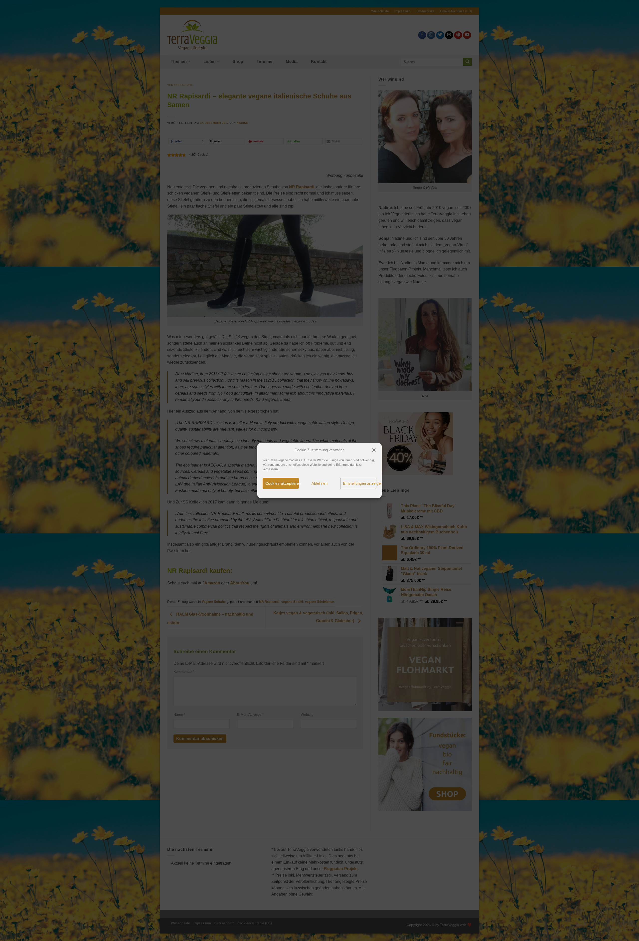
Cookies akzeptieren (282, 483)
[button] (373, 450)
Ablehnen (320, 483)
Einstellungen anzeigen (359, 483)
